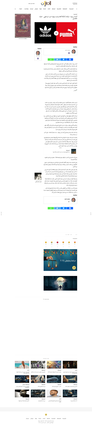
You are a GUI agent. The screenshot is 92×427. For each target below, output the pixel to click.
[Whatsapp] (51, 59)
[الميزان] (46, 4)
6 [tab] (20, 38)
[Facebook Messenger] (63, 59)
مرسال (27, 418)
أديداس (71, 234)
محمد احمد (38, 55)
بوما (66, 234)
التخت (76, 370)
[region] (60, 283)
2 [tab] (25, 38)
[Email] (69, 53)
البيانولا (48, 418)
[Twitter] (57, 59)
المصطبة (68, 150)
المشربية (75, 14)
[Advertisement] (60, 221)
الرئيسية (68, 234)
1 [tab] (26, 38)
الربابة (40, 418)
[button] (60, 283)
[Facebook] (70, 59)
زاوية (36, 418)
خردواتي (23, 384)
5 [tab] (21, 38)
